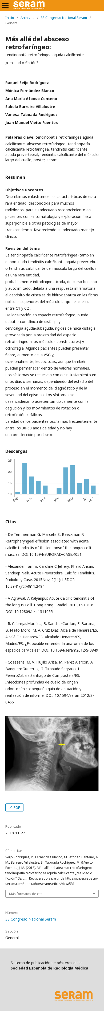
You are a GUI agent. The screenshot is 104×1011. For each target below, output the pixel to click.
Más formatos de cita (25, 893)
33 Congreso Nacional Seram (64, 17)
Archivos (27, 17)
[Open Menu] (5, 5)
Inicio (9, 17)
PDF (16, 807)
